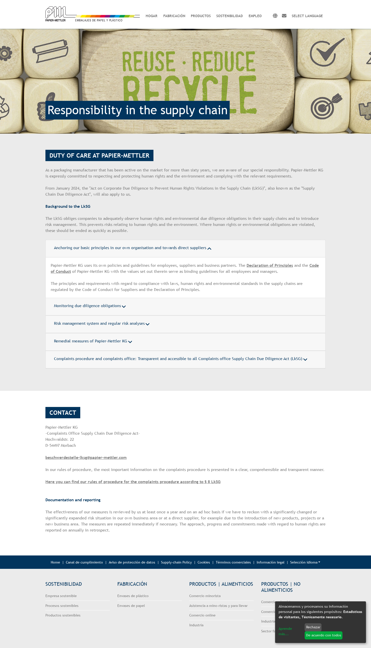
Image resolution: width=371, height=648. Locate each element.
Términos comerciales (233, 562)
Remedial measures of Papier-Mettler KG (90, 341)
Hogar (151, 16)
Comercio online (202, 615)
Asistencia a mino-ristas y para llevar (218, 605)
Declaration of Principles (270, 265)
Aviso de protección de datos (132, 562)
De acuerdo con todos (323, 635)
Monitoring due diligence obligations (87, 305)
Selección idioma (303, 562)
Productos (201, 16)
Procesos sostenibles (61, 605)
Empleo (255, 16)
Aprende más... (285, 631)
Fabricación (174, 16)
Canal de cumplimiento (84, 562)
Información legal (270, 562)
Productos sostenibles (63, 615)
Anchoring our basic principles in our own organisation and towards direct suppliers (130, 247)
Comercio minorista (205, 596)
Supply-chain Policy (176, 562)
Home (55, 562)
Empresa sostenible (61, 596)
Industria (196, 625)
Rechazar (313, 627)
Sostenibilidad (229, 16)
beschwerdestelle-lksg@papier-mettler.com (86, 457)
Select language (307, 16)
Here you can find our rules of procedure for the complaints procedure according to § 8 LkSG (133, 481)
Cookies (204, 562)
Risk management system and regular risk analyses (99, 323)
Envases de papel (131, 605)
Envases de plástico (133, 596)
